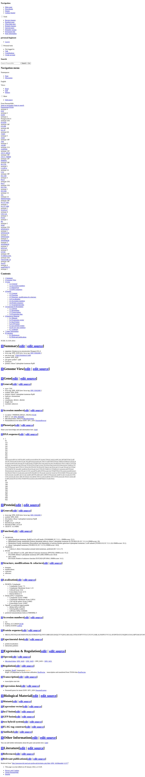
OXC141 (4, 214)
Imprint (7, 774)
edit (22, 346)
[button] (2, 16)
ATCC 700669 (6, 157)
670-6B (3, 126)
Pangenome (5, 107)
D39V (3, 115)
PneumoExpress (41, 690)
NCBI (34, 415)
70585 (3, 134)
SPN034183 (5, 237)
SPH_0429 (29, 661)
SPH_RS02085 (35, 353)
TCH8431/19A (6, 256)
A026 (3, 138)
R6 (2, 221)
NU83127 (4, 210)
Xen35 (3, 263)
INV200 (3, 191)
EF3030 (3, 122)
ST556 (3, 252)
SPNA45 (4, 248)
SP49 (2, 225)
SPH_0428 (20, 661)
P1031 (3, 218)
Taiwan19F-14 (6, 259)
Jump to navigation (7, 105)
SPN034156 (5, 233)
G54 (2, 172)
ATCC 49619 (5, 153)
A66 (2, 141)
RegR (14, 670)
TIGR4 (11, 107)
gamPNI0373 (5, 267)
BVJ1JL (3, 164)
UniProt (19, 626)
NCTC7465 (5, 202)
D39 (2, 111)
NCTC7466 (5, 206)
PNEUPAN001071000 (23, 355)
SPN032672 (5, 229)
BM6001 (4, 160)
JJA (2, 195)
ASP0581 (4, 149)
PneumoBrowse (40, 420)
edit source (35, 346)
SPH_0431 (48, 661)
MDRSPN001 (6, 199)
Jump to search (19, 105)
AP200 (3, 145)
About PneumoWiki (11, 772)
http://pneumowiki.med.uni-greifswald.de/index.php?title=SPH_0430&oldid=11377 (40, 763)
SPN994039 (5, 244)
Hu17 (3, 183)
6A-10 (3, 130)
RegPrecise (41, 672)
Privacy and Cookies (12, 770)
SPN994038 (5, 240)
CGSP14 (4, 168)
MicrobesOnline (28, 419)
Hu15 (3, 180)
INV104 (3, 187)
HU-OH (3, 176)
